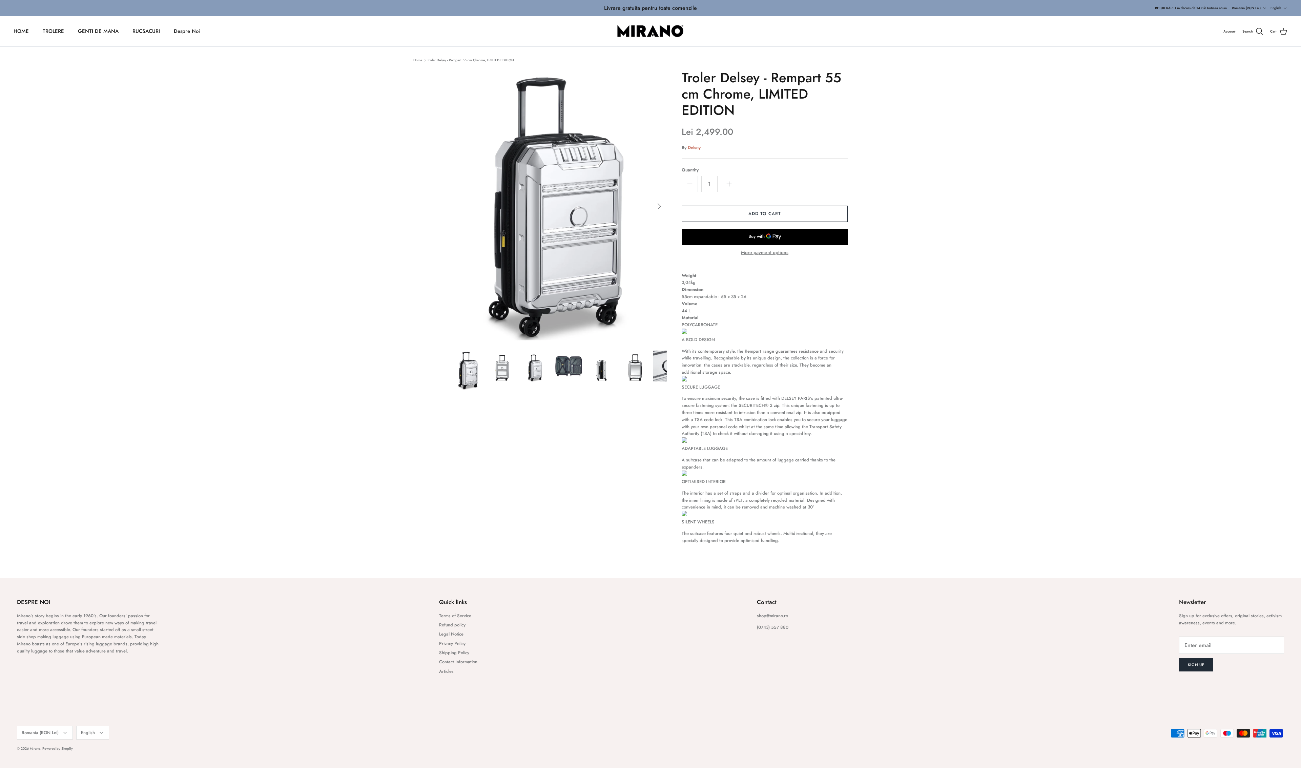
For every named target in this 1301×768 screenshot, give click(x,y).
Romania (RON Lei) (1246, 8)
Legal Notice (451, 634)
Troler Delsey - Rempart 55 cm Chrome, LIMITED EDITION (470, 60)
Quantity (690, 170)
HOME (21, 31)
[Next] (659, 206)
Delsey (694, 147)
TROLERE (53, 31)
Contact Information (458, 662)
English (1276, 8)
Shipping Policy (454, 652)
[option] (560, 206)
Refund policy (452, 625)
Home (417, 60)
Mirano (35, 748)
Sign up (1196, 664)
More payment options (764, 252)
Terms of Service (455, 616)
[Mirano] (650, 31)
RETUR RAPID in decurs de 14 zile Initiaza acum (1191, 8)
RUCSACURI (146, 31)
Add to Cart (764, 213)
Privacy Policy (452, 643)
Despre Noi (187, 31)
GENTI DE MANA (98, 31)
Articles (446, 671)
